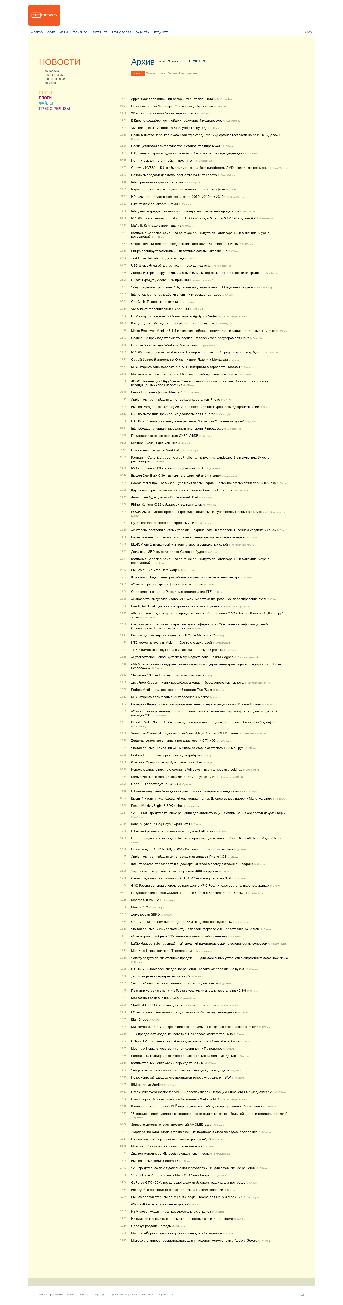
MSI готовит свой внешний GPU (155, 998)
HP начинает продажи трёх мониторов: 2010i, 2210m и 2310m (178, 196)
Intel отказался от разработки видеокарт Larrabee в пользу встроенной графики (192, 864)
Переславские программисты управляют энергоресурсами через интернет (188, 537)
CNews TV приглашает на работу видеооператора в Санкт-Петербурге (185, 1041)
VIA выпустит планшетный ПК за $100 (160, 309)
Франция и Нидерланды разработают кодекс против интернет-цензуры (185, 577)
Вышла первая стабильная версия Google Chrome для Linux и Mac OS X (187, 1197)
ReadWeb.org (280, 168)
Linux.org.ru (188, 302)
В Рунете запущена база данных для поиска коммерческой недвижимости (188, 791)
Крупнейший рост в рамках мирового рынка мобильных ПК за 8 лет (182, 490)
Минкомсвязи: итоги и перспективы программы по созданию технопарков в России (194, 1027)
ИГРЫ (64, 32)
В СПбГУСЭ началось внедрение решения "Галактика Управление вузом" (187, 421)
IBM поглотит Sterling (147, 1084)
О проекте (43, 1294)
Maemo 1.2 (139, 907)
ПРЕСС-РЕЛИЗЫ (54, 109)
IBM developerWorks (248, 657)
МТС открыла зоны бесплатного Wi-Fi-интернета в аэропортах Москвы (185, 367)
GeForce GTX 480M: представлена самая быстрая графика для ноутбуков (188, 1182)
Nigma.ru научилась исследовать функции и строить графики (178, 189)
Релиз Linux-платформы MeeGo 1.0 (158, 392)
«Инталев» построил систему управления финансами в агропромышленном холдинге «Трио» (203, 530)
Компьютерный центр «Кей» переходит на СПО (167, 1063)
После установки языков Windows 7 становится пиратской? (176, 146)
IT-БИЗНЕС (80, 32)
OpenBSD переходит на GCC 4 (154, 784)
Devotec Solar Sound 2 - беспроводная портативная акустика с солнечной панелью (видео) (201, 722)
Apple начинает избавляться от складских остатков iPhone (175, 399)
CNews (215, 128)
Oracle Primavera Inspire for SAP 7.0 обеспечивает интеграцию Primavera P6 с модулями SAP (202, 1092)
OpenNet (258, 338)
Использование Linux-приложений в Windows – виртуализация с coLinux (186, 769)
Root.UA (221, 106)
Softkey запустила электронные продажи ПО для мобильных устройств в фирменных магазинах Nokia (209, 958)
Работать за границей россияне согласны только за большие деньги (183, 1056)
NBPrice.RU (199, 309)
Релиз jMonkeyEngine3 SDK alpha (156, 806)
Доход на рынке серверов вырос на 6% (161, 976)
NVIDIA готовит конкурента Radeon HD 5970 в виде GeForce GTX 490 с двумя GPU (194, 218)
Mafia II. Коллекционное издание (156, 225)
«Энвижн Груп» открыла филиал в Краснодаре (167, 584)
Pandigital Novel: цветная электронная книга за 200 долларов (178, 606)
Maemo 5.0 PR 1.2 (145, 900)
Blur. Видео (139, 1019)
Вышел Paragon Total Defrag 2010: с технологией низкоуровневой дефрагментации (195, 407)
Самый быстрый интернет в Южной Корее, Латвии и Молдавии (179, 359)
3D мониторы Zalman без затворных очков (163, 113)
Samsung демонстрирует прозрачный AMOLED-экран (172, 1124)
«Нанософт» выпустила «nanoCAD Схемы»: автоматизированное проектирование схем (198, 599)
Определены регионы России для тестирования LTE (171, 591)
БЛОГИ (45, 98)
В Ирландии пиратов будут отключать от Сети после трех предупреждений (188, 153)
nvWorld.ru (205, 113)
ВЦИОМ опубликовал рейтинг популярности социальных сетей (179, 544)
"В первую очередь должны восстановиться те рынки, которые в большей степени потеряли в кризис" (209, 1113)
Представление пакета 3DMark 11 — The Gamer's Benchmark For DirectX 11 (189, 893)
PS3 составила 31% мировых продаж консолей (167, 468)
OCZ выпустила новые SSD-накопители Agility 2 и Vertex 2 (175, 316)
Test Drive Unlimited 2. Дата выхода (158, 258)
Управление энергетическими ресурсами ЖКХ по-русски (174, 871)
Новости (138, 73)
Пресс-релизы (188, 73)
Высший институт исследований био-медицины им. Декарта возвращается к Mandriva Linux (201, 798)
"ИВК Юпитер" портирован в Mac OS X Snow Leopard (172, 1175)
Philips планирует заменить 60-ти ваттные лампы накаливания (179, 251)
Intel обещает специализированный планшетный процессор (177, 428)
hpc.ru (220, 1125)
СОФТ (51, 32)
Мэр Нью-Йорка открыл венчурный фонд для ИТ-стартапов (176, 1233)
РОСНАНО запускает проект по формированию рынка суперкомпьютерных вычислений (198, 512)
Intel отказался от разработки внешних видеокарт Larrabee (176, 294)
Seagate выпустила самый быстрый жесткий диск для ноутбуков (180, 1070)
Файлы (172, 73)
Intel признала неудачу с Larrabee (157, 182)
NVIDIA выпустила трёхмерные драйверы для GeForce (173, 414)
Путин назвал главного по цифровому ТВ (162, 523)
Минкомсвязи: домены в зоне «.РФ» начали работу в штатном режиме (185, 374)
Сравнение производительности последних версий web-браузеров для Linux (190, 338)
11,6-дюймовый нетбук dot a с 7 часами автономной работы (177, 650)
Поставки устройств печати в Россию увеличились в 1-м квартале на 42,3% (188, 990)
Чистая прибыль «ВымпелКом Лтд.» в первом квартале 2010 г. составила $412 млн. (195, 929)
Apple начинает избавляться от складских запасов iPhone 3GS (179, 856)
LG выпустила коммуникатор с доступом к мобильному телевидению (184, 1012)
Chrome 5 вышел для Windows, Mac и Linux (164, 345)
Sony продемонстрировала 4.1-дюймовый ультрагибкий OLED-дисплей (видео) (192, 287)
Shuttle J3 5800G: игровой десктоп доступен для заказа (173, 1005)
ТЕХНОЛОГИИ (121, 32)
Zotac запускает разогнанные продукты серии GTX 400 (173, 740)
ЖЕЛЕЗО (37, 32)
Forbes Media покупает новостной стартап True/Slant (171, 689)
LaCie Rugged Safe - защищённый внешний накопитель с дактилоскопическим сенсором (199, 943)
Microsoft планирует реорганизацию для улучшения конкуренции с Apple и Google (194, 1240)
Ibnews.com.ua (204, 951)
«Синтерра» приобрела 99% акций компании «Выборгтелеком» (180, 936)
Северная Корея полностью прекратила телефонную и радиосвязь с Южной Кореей (196, 704)
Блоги (161, 73)
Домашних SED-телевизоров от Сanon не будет (167, 552)
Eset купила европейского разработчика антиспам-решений (177, 1190)
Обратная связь (167, 1294)
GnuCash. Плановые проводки (154, 301)
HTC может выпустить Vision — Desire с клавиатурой (171, 642)
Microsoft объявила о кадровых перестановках (166, 1146)
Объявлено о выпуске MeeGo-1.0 (156, 450)
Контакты (147, 1294)
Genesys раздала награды (151, 1226)
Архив (143, 62)
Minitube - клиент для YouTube (154, 443)
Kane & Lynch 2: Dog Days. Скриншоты (160, 824)
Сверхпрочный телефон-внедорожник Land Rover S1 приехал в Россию (186, 244)
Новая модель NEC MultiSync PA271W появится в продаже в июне (182, 849)
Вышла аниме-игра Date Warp (154, 570)
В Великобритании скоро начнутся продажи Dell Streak (173, 831)
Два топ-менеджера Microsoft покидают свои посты (170, 1153)
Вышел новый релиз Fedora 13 (154, 1161)
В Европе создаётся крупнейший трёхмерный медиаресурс (176, 120)
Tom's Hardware (225, 99)
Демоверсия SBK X (145, 914)
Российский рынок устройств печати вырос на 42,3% (171, 1139)
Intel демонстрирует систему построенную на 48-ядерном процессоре (185, 211)
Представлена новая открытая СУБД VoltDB (164, 435)
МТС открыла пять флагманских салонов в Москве (170, 697)
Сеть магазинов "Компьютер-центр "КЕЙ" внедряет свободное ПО (181, 922)
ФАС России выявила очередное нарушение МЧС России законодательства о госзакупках (200, 885)
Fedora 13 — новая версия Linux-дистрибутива (167, 755)
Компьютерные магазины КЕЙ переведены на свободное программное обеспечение (196, 1106)
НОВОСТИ (59, 62)
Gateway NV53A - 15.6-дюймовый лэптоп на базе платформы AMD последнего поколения (200, 167)
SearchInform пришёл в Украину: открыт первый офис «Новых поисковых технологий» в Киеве (203, 483)
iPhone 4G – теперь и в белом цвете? (160, 1204)
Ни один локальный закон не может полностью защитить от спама (182, 1218)
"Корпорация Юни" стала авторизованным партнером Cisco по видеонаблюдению (194, 1132)
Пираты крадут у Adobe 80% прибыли (160, 280)
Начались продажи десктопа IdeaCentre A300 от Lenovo (174, 175)
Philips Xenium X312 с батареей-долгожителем (167, 504)
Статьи (150, 73)
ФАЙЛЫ (46, 103)
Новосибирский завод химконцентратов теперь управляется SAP (181, 1077)
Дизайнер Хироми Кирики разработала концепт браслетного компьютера (187, 682)
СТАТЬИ (46, 93)
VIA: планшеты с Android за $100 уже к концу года (169, 128)
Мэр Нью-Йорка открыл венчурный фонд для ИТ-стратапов (176, 1048)
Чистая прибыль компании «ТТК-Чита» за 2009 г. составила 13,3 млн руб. (188, 748)
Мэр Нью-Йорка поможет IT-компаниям (161, 950)
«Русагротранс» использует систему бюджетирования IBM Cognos (182, 657)
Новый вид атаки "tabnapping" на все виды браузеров (172, 106)
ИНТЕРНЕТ (99, 32)
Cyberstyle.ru (233, 121)
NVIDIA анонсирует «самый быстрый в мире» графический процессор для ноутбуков (196, 352)
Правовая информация (124, 1294)
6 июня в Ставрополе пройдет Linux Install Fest (167, 762)
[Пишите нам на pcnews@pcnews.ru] (302, 1295)
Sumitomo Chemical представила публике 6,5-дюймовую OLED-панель (185, 733)
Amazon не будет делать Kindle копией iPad (164, 497)
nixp (222, 635)
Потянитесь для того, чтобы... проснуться (163, 160)
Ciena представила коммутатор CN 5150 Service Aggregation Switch (182, 878)
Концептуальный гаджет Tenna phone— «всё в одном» (173, 323)
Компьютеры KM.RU (204, 280)
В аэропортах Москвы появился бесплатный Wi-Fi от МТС (175, 1099)
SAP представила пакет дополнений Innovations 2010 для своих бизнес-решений (193, 1168)
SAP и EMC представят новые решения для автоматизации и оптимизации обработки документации (208, 813)
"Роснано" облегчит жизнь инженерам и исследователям (174, 983)
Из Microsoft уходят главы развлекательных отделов (171, 1211)
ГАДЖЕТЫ (143, 32)
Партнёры (99, 1294)
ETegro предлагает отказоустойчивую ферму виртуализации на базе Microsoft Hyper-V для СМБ (205, 838)
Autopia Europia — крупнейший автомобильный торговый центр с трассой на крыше (195, 273)
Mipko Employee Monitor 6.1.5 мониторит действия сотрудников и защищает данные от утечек (203, 330)
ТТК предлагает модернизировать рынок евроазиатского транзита (182, 1034)
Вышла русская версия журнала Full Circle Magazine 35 (173, 635)
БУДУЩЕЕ (161, 32)
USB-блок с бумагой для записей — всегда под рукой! (172, 265)
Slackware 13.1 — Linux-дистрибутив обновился (167, 675)
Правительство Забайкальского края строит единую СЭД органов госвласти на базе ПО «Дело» (204, 135)
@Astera (186, 204)
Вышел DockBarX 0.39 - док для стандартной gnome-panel (175, 475)
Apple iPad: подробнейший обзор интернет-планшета (172, 99)
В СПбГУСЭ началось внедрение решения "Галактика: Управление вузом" (188, 969)
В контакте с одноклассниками (154, 204)
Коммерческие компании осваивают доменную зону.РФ (174, 777)
